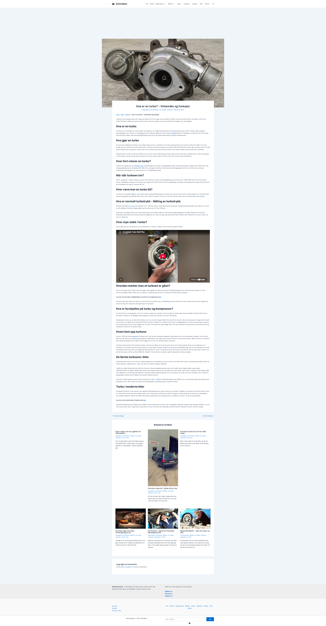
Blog (122, 114)
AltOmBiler (121, 4)
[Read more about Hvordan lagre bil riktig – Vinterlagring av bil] (130, 518)
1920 (165, 347)
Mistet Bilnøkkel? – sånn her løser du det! (195, 532)
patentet (135, 336)
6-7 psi (132, 206)
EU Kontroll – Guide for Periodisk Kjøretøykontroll (161, 532)
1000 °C (133, 194)
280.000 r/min (138, 166)
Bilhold (170, 4)
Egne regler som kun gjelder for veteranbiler (128, 432)
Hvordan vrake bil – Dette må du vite (162, 488)
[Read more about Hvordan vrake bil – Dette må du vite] (163, 457)
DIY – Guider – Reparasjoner (155, 4)
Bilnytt (207, 4)
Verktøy (194, 4)
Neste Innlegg (208, 416)
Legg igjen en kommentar (150, 110)
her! (203, 196)
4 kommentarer (184, 535)
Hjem (117, 114)
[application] (165, 4)
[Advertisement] (163, 20)
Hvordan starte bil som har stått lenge (193, 432)
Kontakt (114, 608)
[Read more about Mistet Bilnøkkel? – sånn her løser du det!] (195, 518)
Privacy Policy (116, 610)
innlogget (127, 567)
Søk (210, 619)
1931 (138, 364)
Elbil (201, 4)
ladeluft (174, 133)
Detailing (186, 4)
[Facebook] (189, 623)
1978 (157, 379)
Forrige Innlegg (118, 416)
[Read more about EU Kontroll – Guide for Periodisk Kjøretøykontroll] (163, 518)
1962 (118, 368)
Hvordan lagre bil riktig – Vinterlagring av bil (125, 532)
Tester (179, 4)
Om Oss (114, 606)
